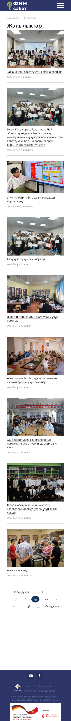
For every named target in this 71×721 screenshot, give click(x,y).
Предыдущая (21, 592)
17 (15, 599)
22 (14, 606)
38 (29, 606)
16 (56, 592)
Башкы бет (12, 18)
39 (38, 606)
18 (24, 599)
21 (55, 599)
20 (46, 599)
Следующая (52, 606)
